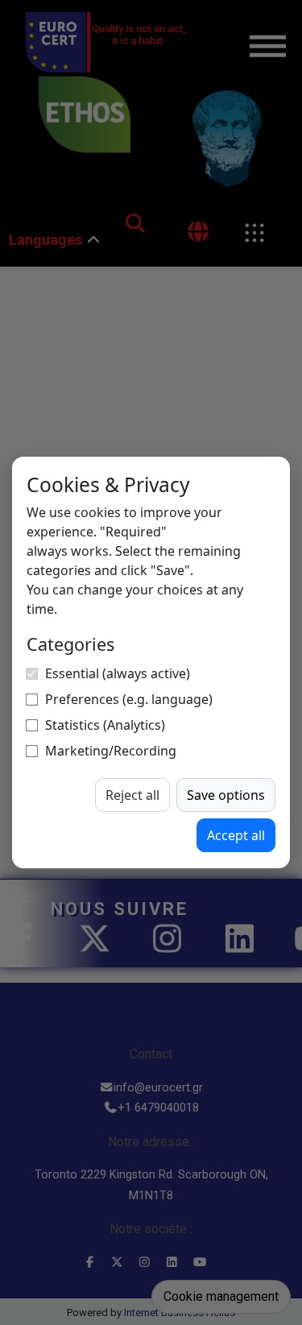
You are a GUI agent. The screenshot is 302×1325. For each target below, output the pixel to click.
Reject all (132, 795)
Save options (226, 795)
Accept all (236, 835)
